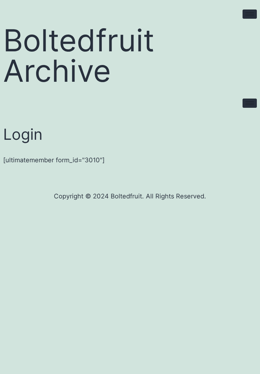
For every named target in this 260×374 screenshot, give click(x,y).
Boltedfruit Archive (78, 55)
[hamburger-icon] (250, 14)
